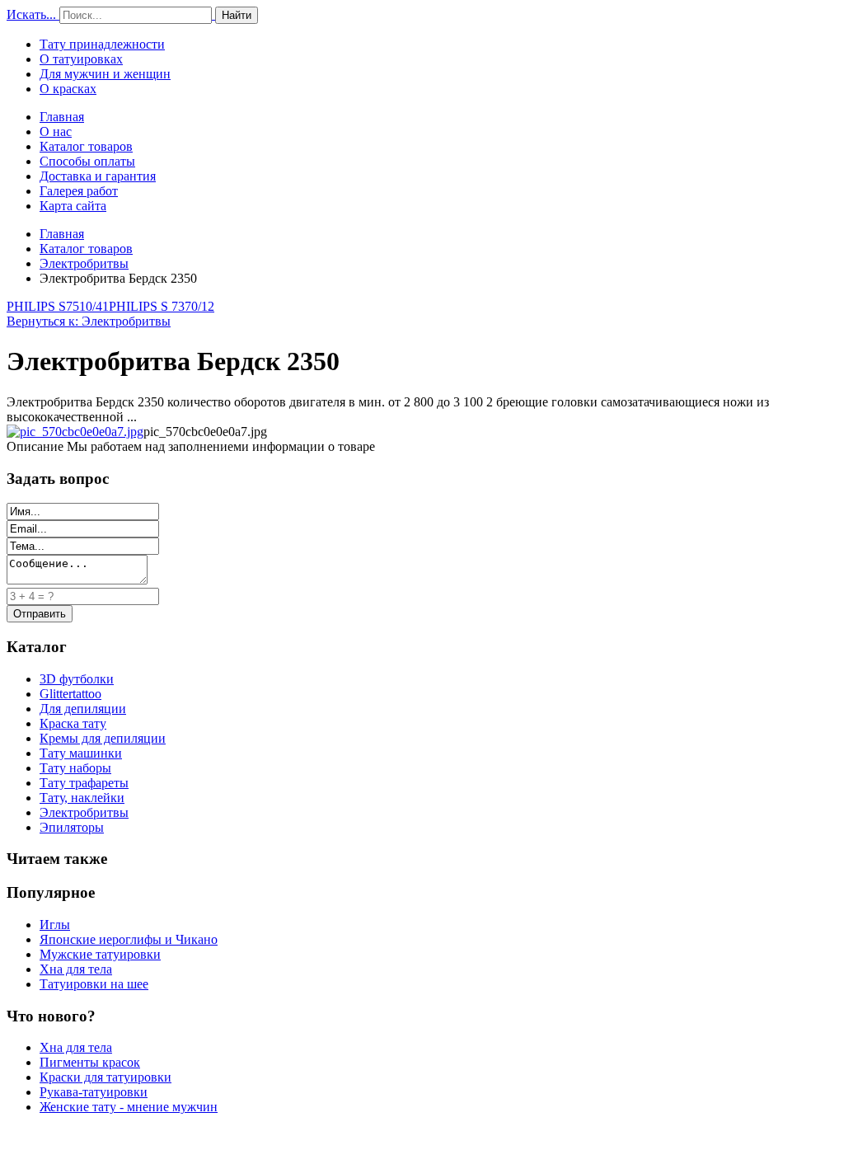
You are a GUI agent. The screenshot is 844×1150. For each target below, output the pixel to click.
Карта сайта (73, 206)
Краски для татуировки (105, 1077)
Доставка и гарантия (98, 176)
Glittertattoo (70, 694)
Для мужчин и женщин (105, 74)
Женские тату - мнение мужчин (129, 1107)
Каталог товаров (86, 146)
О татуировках (81, 59)
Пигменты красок (90, 1062)
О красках (68, 89)
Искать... (31, 14)
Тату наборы (75, 768)
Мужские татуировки (100, 954)
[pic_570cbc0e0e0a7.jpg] (75, 432)
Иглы (55, 925)
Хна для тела (76, 969)
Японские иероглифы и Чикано (129, 939)
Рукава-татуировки (94, 1092)
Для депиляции (83, 709)
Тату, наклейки (82, 798)
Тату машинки (81, 753)
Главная (62, 117)
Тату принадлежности (102, 44)
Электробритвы (84, 263)
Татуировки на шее (94, 984)
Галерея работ (79, 191)
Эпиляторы (72, 827)
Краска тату (73, 723)
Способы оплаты (87, 161)
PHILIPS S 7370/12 (161, 306)
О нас (56, 131)
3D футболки (77, 679)
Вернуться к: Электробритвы (89, 321)
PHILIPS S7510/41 (58, 306)
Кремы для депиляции (103, 738)
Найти (236, 15)
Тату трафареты (84, 783)
